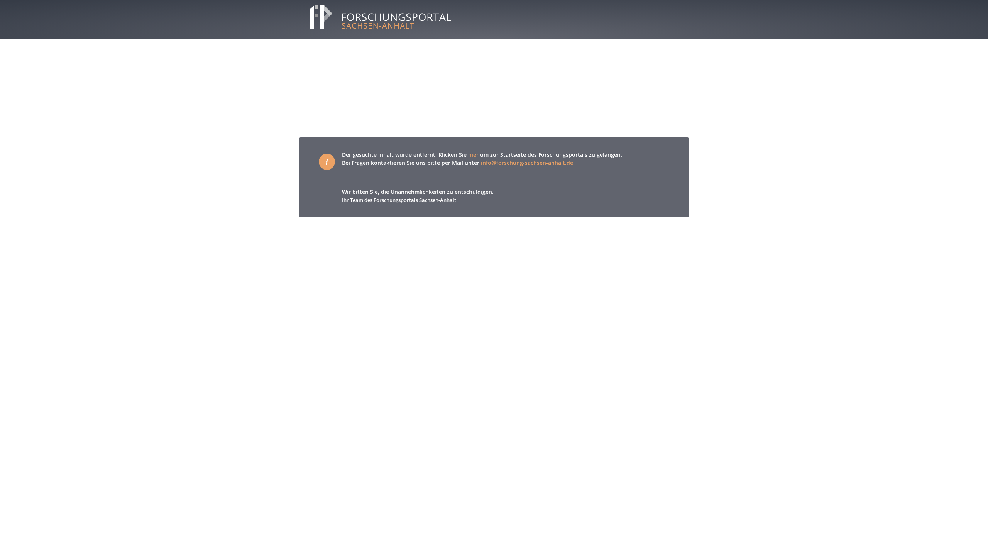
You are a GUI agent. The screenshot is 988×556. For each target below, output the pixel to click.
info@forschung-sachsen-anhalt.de (527, 162)
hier (473, 154)
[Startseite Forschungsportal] (375, 30)
